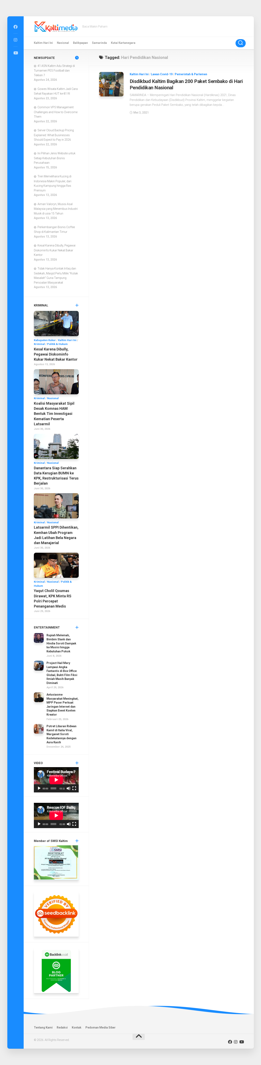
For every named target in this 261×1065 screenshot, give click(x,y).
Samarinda (99, 42)
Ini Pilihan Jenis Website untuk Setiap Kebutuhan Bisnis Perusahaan (54, 158)
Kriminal (39, 344)
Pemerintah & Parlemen (191, 74)
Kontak (76, 1027)
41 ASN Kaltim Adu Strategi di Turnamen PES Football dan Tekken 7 (54, 70)
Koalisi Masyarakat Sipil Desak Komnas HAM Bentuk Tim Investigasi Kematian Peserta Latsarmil (54, 413)
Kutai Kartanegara (123, 42)
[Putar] (39, 788)
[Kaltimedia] (15, 27)
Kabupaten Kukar (45, 340)
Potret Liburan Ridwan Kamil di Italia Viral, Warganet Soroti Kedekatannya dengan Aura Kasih (61, 734)
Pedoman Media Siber (100, 1027)
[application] (56, 779)
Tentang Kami (43, 1027)
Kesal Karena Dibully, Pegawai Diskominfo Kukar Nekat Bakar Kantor (54, 250)
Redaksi (62, 1027)
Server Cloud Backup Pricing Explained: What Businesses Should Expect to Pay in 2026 (54, 135)
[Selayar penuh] (74, 788)
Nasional (63, 42)
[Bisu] (68, 788)
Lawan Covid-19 (162, 74)
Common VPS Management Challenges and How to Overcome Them (55, 112)
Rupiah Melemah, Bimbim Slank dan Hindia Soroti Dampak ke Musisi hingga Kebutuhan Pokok (61, 643)
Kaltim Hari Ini (43, 42)
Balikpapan (80, 42)
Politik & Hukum (57, 344)
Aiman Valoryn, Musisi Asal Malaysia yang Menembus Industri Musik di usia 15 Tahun (56, 208)
